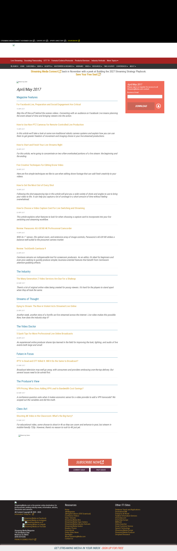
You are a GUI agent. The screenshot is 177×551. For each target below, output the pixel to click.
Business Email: (133, 92)
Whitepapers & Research (63, 66)
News (39, 66)
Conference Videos (72, 516)
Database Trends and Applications (127, 510)
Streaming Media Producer (125, 532)
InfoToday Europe (121, 520)
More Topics (112, 60)
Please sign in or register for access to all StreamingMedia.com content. (142, 88)
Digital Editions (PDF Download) (78, 514)
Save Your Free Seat (86, 74)
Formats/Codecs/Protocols (62, 60)
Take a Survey (109, 66)
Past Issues (100, 470)
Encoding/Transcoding (33, 60)
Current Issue (79, 470)
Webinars (79, 66)
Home (22, 66)
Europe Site (41, 41)
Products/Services (82, 60)
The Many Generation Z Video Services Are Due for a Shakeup (46, 278)
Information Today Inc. (23, 514)
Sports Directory (56, 41)
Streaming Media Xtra (73, 520)
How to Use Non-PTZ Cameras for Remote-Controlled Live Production (50, 124)
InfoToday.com (120, 518)
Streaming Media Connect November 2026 (16, 41)
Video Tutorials (70, 518)
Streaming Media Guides (74, 526)
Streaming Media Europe (124, 530)
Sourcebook (72, 41)
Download (141, 106)
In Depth (48, 66)
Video (87, 66)
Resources (96, 66)
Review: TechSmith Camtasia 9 (31, 248)
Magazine (70, 512)
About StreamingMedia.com (75, 536)
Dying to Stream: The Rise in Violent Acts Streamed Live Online (46, 306)
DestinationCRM (121, 512)
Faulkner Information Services (126, 516)
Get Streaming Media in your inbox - (88, 548)
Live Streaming (16, 60)
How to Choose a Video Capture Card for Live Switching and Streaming (51, 208)
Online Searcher (121, 524)
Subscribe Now (88, 462)
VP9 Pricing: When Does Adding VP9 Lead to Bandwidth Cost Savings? (50, 388)
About (132, 66)
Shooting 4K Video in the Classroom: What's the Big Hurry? (45, 415)
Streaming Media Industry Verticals (77, 524)
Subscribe (30, 66)
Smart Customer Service (124, 526)
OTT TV (47, 60)
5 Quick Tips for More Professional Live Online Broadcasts (45, 333)
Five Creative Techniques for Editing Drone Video (40, 165)
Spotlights (68, 534)
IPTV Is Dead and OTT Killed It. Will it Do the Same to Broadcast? (47, 361)
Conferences (121, 66)
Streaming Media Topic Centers (76, 522)
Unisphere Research (122, 534)
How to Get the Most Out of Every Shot (35, 185)
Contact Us (69, 539)
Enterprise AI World (122, 514)
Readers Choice (71, 528)
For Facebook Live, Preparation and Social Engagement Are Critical (49, 104)
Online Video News (72, 532)
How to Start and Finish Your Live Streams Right (39, 144)
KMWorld (118, 522)
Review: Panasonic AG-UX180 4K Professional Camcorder (44, 228)
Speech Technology (122, 528)
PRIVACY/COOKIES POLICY (24, 539)
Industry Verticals (98, 60)
